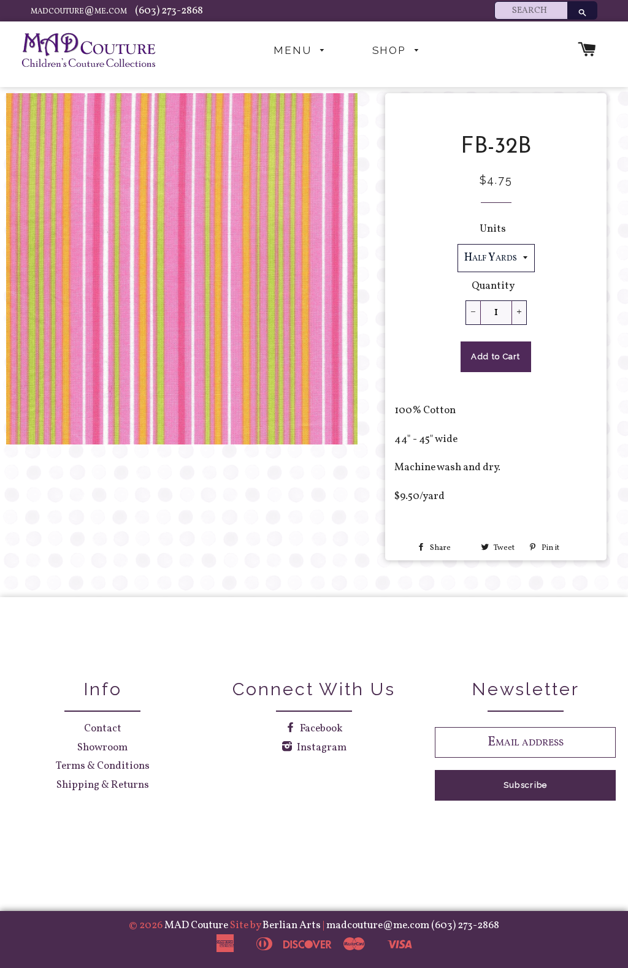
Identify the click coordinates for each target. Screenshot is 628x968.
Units (493, 229)
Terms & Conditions (103, 766)
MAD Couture (196, 925)
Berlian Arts (292, 925)
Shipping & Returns (102, 785)
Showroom (102, 748)
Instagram (321, 748)
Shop (390, 50)
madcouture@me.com (80, 11)
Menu (294, 50)
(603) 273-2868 (169, 11)
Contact (102, 729)
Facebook (320, 729)
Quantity (493, 286)
